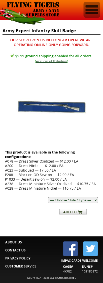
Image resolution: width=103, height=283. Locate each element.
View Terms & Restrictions (51, 61)
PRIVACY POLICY (17, 258)
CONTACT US (15, 250)
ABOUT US (13, 242)
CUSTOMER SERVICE (20, 266)
